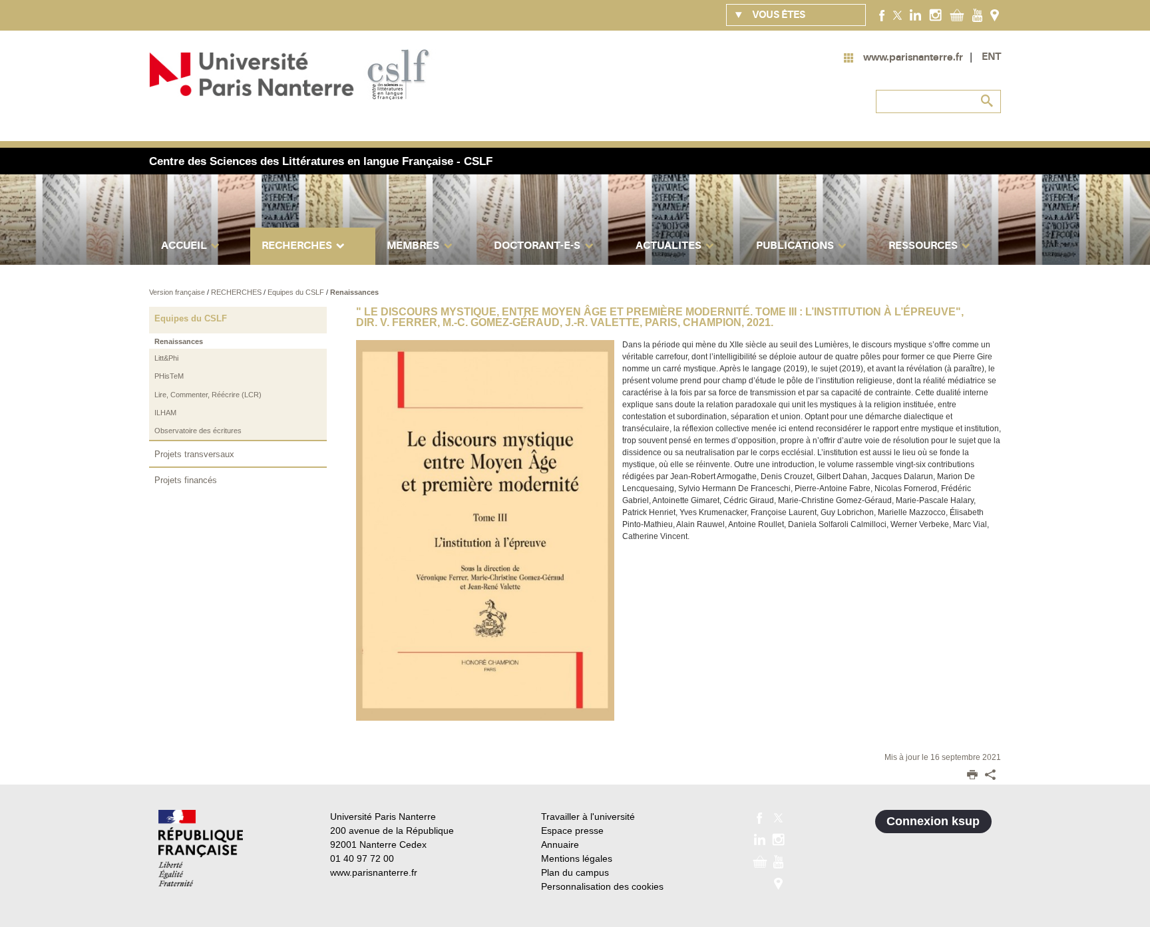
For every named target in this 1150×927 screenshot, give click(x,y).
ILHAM (165, 413)
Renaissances (354, 292)
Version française (178, 292)
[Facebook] (882, 14)
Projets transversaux (194, 454)
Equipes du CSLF (297, 292)
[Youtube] (977, 14)
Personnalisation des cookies (602, 886)
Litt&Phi (166, 358)
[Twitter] (897, 14)
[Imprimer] (972, 776)
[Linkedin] (915, 14)
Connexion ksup (933, 821)
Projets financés (185, 480)
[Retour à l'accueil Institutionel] (200, 848)
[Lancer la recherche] (987, 101)
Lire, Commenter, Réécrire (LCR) (208, 395)
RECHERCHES (237, 292)
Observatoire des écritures (198, 431)
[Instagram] (935, 14)
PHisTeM (169, 376)
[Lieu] (994, 14)
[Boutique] (957, 14)
